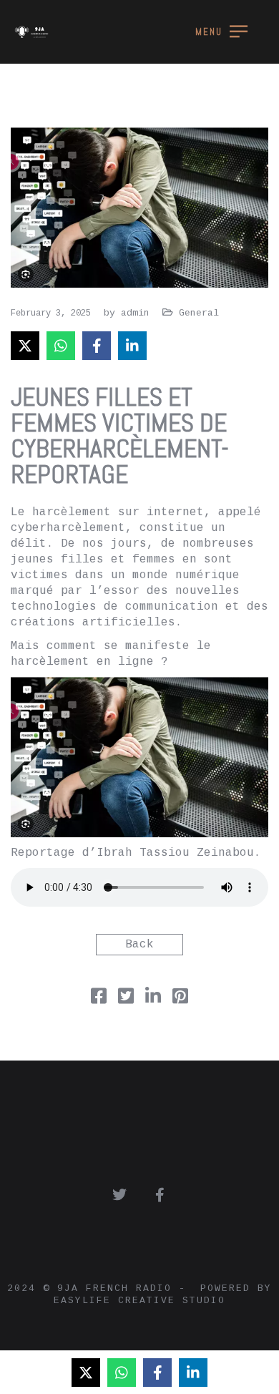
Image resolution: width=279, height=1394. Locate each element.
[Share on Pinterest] (180, 999)
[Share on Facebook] (96, 345)
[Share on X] (25, 345)
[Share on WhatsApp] (60, 345)
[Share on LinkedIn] (132, 345)
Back (139, 944)
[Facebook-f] (160, 1195)
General (199, 313)
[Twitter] (119, 1195)
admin (135, 313)
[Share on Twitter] (126, 999)
